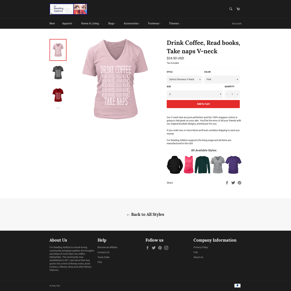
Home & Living (90, 23)
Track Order (104, 257)
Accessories (131, 23)
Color (207, 72)
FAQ (100, 262)
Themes (174, 23)
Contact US (103, 252)
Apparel (67, 23)
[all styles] (204, 165)
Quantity (229, 86)
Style (170, 72)
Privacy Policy (200, 247)
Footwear (154, 23)
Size (169, 86)
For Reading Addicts (60, 247)
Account (236, 23)
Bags (111, 23)
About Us (198, 257)
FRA (58, 286)
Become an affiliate (107, 247)
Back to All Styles (147, 214)
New (52, 23)
